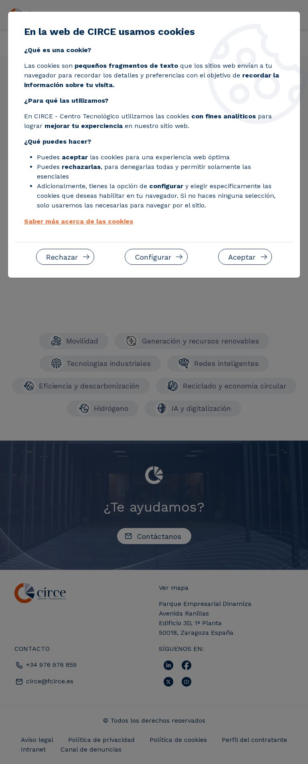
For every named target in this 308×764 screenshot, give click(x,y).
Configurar (153, 257)
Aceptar (241, 257)
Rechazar (62, 257)
